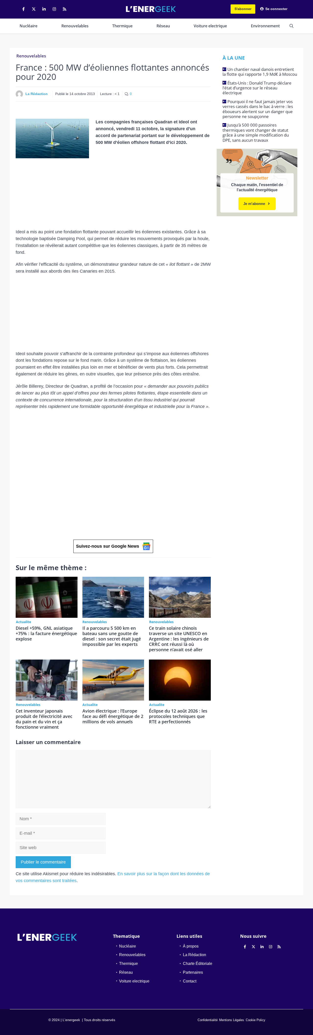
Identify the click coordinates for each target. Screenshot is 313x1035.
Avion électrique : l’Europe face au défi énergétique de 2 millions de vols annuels (112, 716)
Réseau (163, 26)
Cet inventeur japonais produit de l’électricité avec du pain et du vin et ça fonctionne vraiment (44, 719)
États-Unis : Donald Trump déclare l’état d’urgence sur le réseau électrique (257, 88)
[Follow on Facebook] (23, 9)
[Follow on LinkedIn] (44, 9)
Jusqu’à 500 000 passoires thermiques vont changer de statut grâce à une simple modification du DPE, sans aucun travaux (256, 132)
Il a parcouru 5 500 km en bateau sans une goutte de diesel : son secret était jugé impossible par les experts (111, 636)
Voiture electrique (210, 26)
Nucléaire (28, 26)
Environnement (265, 26)
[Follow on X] (34, 9)
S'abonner (243, 9)
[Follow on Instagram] (54, 9)
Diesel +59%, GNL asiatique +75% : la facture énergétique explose (46, 633)
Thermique (122, 26)
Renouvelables (75, 26)
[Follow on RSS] (64, 9)
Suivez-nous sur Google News (107, 546)
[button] (291, 26)
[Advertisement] (113, 192)
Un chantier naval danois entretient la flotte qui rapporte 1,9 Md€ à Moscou (260, 71)
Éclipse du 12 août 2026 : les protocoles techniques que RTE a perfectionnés (178, 716)
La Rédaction (36, 94)
